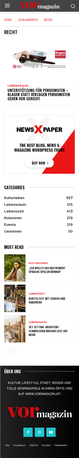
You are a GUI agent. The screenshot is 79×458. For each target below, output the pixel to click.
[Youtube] (51, 432)
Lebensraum (18, 86)
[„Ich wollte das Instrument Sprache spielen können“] (14, 268)
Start (8, 19)
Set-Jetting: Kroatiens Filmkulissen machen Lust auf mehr (48, 331)
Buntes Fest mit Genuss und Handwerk (47, 300)
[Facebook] (28, 432)
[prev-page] (6, 350)
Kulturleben (38, 263)
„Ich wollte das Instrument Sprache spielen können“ (47, 270)
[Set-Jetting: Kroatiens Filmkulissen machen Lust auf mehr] (14, 329)
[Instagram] (39, 432)
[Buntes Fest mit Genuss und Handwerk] (14, 298)
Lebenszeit (37, 294)
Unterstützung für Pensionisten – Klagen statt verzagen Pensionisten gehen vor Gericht (39, 94)
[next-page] (13, 350)
